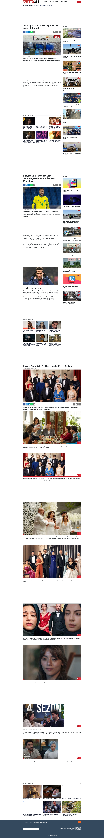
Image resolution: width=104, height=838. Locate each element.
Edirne (56, 1)
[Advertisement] (52, 15)
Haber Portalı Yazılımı (53, 835)
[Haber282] (31, 1)
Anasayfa (26, 5)
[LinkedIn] (29, 32)
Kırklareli (51, 1)
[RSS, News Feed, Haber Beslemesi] (79, 822)
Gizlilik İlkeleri (39, 822)
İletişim (34, 822)
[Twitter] (27, 32)
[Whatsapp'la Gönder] (31, 32)
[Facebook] (24, 32)
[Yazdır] (34, 32)
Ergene (65, 1)
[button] (54, 32)
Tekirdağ (45, 1)
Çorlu (61, 1)
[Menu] (80, 2)
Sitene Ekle (45, 822)
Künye (31, 822)
